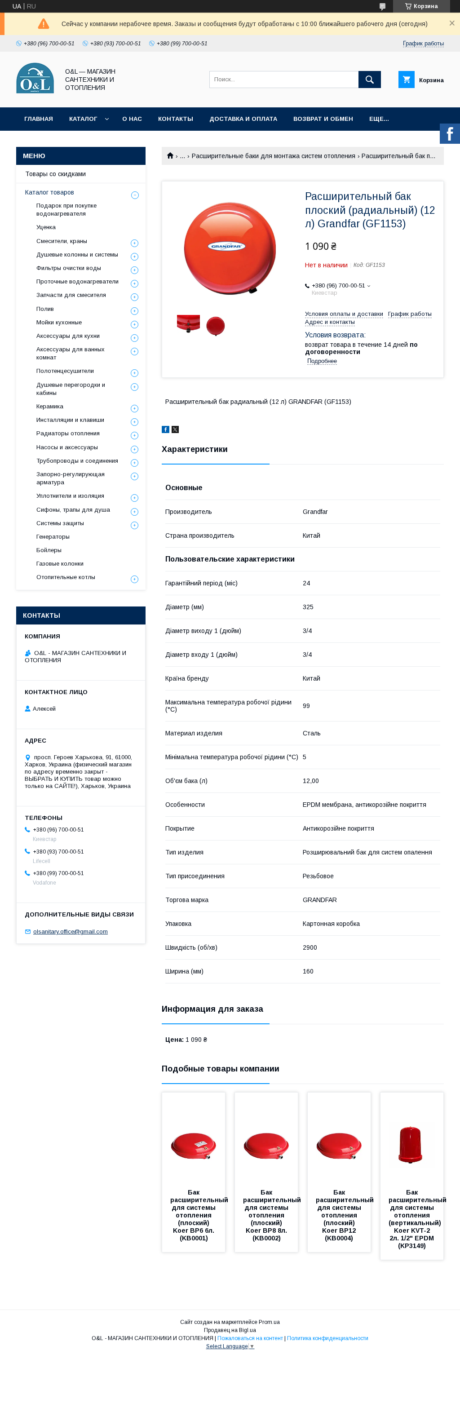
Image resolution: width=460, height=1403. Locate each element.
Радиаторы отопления (68, 433)
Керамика (49, 406)
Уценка (46, 227)
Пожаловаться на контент (250, 1338)
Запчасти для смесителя (71, 295)
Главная (38, 118)
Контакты (175, 118)
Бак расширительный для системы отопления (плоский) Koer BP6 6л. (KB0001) (200, 1215)
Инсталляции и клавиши (70, 419)
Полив (45, 308)
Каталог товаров (49, 192)
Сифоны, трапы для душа (73, 509)
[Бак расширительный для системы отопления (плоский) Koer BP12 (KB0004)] (339, 1137)
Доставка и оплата (243, 118)
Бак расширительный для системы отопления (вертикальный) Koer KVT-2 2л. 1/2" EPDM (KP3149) (418, 1219)
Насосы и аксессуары (67, 447)
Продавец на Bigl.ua (230, 1330)
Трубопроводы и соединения (77, 460)
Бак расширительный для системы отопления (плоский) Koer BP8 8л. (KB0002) (273, 1215)
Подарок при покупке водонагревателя (66, 209)
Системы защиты (60, 523)
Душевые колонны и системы (77, 254)
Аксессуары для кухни (68, 335)
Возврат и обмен (323, 118)
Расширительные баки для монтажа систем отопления (273, 155)
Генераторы (53, 536)
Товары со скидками (55, 173)
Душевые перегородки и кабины (70, 388)
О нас (132, 118)
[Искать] (369, 79)
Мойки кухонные (59, 322)
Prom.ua (269, 1322)
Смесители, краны (61, 241)
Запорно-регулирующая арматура (70, 478)
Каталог (83, 118)
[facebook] (165, 430)
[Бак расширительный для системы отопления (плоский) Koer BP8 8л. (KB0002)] (266, 1137)
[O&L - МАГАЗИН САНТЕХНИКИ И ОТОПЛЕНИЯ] (35, 95)
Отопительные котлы (65, 577)
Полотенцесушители (65, 370)
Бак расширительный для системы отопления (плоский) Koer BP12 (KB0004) (346, 1215)
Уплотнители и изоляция (70, 495)
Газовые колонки (60, 563)
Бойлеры (49, 550)
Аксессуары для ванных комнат (70, 353)
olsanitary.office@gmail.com (70, 931)
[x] (175, 430)
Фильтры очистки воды (68, 268)
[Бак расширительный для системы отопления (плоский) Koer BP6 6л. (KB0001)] (193, 1137)
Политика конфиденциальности (327, 1338)
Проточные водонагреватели (77, 281)
